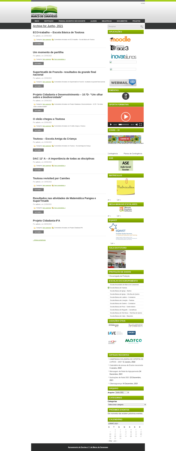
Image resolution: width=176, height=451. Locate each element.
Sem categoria (47, 39)
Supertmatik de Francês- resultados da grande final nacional (64, 73)
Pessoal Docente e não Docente (72, 21)
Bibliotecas (107, 21)
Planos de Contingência (130, 153)
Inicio (37, 21)
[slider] (124, 124)
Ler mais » (38, 44)
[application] (126, 117)
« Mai (110, 441)
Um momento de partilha (48, 52)
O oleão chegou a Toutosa (49, 118)
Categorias (112, 401)
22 (115, 436)
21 (110, 436)
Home (143, 3)
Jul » (115, 441)
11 (131, 432)
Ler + (118, 199)
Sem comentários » (59, 59)
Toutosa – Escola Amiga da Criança (55, 138)
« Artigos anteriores (39, 240)
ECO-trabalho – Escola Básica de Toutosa (58, 32)
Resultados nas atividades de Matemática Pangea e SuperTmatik (64, 199)
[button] (126, 117)
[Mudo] (137, 124)
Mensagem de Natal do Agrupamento (124, 371)
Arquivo (111, 392)
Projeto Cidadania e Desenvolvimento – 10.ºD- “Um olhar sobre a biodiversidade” (68, 96)
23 (120, 436)
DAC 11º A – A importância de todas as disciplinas (63, 158)
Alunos (94, 21)
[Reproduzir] (111, 124)
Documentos (122, 21)
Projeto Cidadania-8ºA (46, 220)
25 (131, 436)
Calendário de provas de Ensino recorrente (126, 365)
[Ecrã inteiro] (140, 124)
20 (141, 434)
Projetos (136, 21)
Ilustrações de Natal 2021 (119, 377)
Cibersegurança (116, 383)
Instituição (48, 21)
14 (110, 434)
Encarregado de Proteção (120, 276)
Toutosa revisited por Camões (51, 178)
